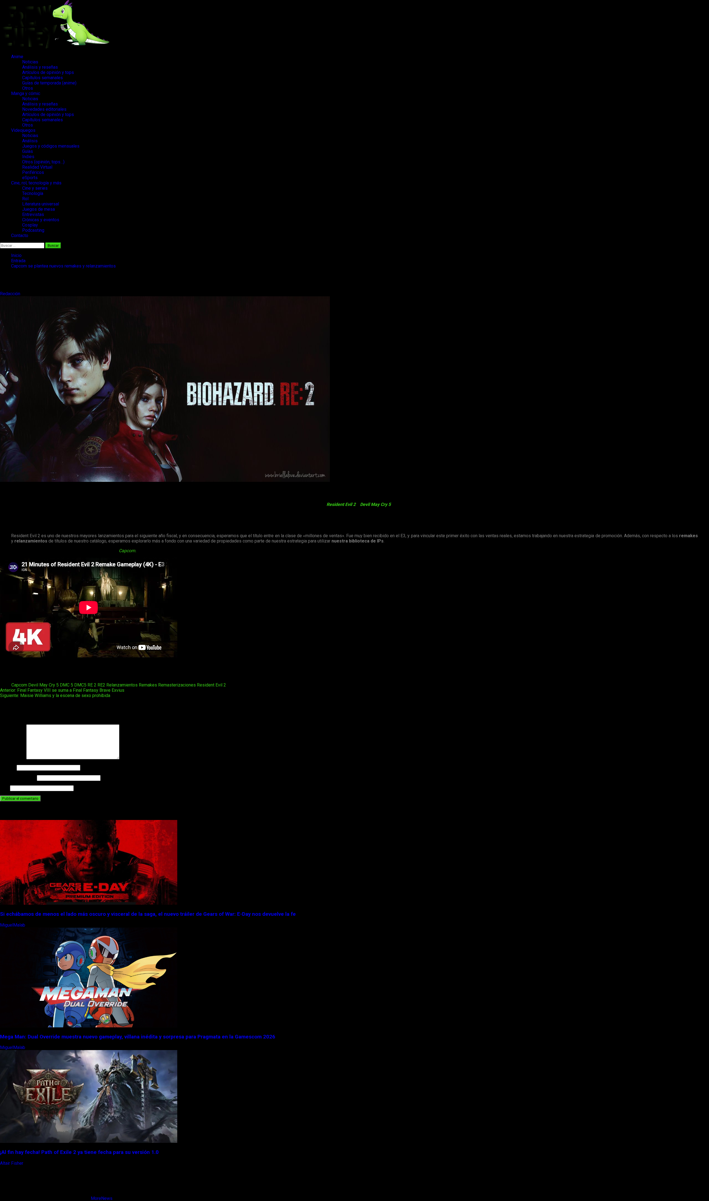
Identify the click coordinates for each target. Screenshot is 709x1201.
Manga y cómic (25, 93)
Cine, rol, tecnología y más (36, 183)
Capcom (19, 685)
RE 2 (92, 685)
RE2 (101, 685)
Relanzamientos (122, 685)
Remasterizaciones (177, 685)
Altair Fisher (12, 1163)
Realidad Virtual (37, 167)
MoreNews (101, 1198)
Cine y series (35, 188)
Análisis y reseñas (40, 67)
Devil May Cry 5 (375, 504)
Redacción (10, 293)
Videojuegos (23, 130)
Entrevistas (33, 214)
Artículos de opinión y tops (48, 72)
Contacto (19, 235)
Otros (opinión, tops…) (43, 161)
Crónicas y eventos (40, 219)
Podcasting (33, 230)
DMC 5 (66, 685)
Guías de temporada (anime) (49, 83)
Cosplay (30, 225)
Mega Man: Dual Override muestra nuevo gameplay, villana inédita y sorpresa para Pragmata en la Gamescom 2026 (137, 1037)
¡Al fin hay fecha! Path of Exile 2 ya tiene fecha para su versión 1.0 (79, 1152)
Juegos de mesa (38, 209)
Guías (27, 151)
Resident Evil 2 (341, 504)
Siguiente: (55, 695)
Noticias (30, 62)
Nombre (8, 767)
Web (4, 788)
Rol (25, 198)
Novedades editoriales (44, 109)
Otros (27, 88)
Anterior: (62, 690)
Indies (28, 156)
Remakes (148, 685)
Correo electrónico (18, 777)
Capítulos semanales (42, 77)
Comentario (12, 757)
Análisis (30, 140)
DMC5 (80, 685)
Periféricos (33, 172)
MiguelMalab (13, 925)
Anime (17, 56)
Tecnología (32, 193)
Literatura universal (40, 204)
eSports (30, 177)
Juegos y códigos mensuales (50, 146)
